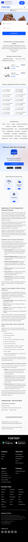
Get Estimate (14, 33)
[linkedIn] (12, 532)
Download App (14, 164)
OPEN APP (22, 2)
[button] (14, 10)
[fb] (2, 532)
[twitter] (5, 532)
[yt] (15, 532)
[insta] (9, 532)
